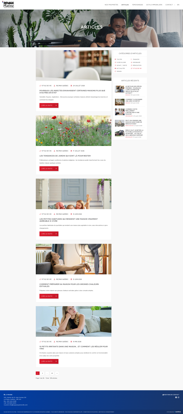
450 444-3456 (11, 401)
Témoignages (137, 5)
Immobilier (136, 62)
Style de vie (46, 85)
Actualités (120, 68)
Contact (169, 5)
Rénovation (137, 65)
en (178, 5)
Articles (125, 5)
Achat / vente (121, 65)
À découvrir (121, 62)
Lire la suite (47, 105)
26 (52, 373)
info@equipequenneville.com (18, 405)
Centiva (178, 411)
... (47, 373)
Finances (136, 59)
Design (119, 71)
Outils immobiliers (154, 5)
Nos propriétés (111, 5)
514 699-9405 (11, 403)
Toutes (119, 59)
